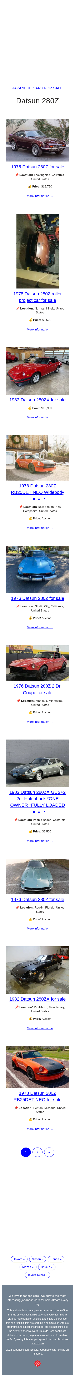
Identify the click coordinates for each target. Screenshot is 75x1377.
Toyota (18, 1259)
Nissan (36, 1259)
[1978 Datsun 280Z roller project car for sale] (37, 287)
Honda (54, 1259)
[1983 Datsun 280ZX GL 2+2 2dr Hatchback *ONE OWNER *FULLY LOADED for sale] (37, 786)
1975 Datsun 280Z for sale (37, 166)
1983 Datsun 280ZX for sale (37, 399)
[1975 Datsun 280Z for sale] (37, 160)
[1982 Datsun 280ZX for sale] (37, 992)
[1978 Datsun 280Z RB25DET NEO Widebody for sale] (37, 479)
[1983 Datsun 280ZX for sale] (37, 393)
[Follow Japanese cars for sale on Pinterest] (37, 1365)
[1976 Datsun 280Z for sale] (37, 592)
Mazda (26, 1267)
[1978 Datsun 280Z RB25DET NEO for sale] (37, 1087)
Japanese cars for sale (37, 88)
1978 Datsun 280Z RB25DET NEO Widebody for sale (37, 492)
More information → (40, 195)
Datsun (45, 1267)
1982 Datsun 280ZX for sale (37, 999)
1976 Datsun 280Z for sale (37, 598)
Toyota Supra (36, 1274)
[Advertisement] (37, 39)
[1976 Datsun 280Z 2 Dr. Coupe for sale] (37, 680)
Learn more (37, 1343)
